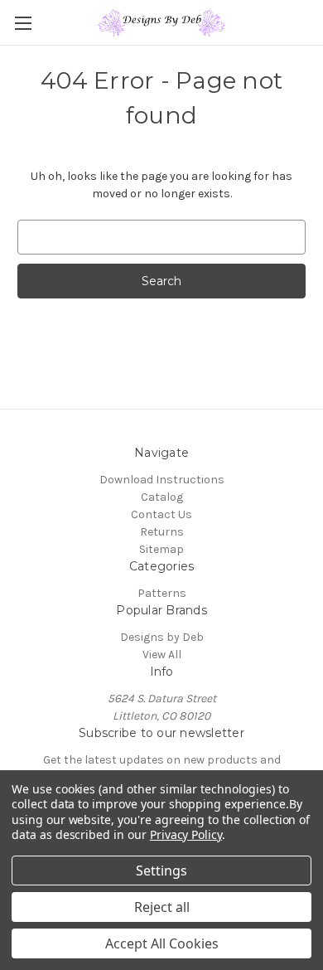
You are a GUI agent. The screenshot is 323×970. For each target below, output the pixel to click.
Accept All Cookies (162, 943)
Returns (162, 532)
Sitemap (161, 549)
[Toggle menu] (23, 23)
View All (161, 654)
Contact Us (161, 514)
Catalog (162, 497)
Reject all (162, 907)
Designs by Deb (162, 637)
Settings (161, 870)
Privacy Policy (186, 834)
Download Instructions (161, 480)
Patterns (161, 593)
